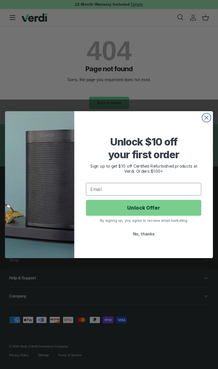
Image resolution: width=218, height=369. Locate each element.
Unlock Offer (143, 207)
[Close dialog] (206, 117)
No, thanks (144, 233)
